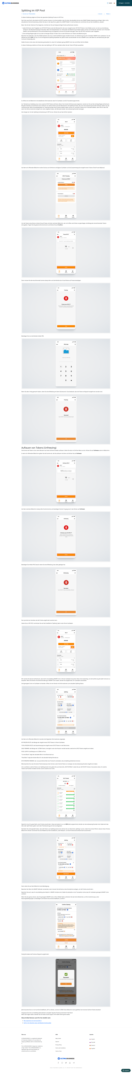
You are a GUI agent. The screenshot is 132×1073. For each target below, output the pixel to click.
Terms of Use (58, 1051)
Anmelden (127, 3)
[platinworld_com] (74, 1063)
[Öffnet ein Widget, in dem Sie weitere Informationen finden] (126, 1070)
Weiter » (108, 13)
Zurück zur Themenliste (29, 13)
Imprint (57, 1041)
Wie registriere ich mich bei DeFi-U (33, 1020)
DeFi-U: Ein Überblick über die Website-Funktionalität (37, 1023)
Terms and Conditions (60, 1048)
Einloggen (121, 3)
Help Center (58, 1038)
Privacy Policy (58, 1044)
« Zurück (100, 13)
